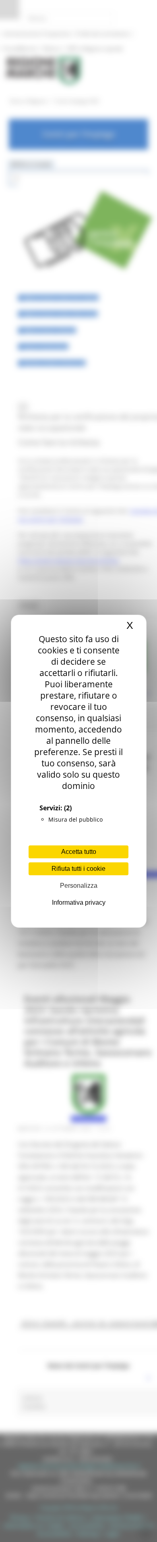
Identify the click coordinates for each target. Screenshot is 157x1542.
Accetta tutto (78, 851)
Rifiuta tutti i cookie (78, 868)
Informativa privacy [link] (78, 902)
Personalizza (78, 885)
